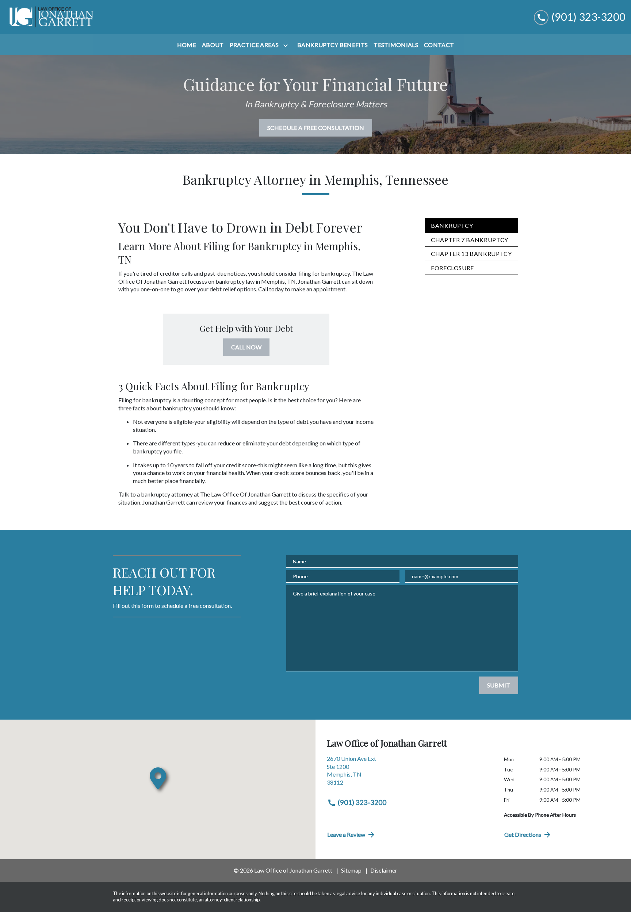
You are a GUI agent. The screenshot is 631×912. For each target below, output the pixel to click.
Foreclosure (452, 267)
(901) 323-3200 (362, 802)
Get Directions (522, 834)
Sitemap (351, 870)
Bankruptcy (452, 225)
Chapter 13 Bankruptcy (471, 253)
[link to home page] (51, 17)
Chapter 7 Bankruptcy (469, 239)
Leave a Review (346, 834)
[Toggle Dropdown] (287, 45)
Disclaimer (383, 870)
